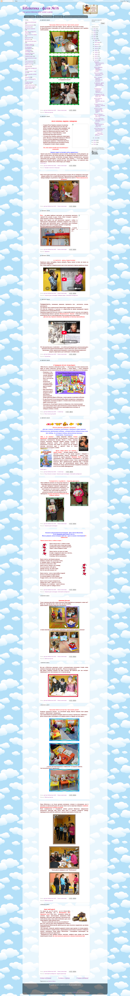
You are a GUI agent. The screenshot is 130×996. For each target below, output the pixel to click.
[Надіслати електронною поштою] (69, 110)
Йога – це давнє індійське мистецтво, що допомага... (98, 79)
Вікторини (27, 39)
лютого (96, 60)
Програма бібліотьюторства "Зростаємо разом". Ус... (99, 63)
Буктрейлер (47, 356)
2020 (94, 30)
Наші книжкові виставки (31, 58)
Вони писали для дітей (50, 413)
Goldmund (75, 992)
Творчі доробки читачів (30, 74)
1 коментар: (60, 411)
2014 (94, 142)
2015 (94, 140)
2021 (94, 28)
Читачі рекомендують (30, 79)
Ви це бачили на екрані (50, 473)
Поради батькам (29, 62)
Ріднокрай (27, 66)
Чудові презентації (61, 973)
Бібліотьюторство (49, 112)
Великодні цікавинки (30, 28)
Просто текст (28, 64)
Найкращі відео (62, 295)
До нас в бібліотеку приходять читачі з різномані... (99, 120)
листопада (97, 42)
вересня (97, 46)
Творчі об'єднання (47, 16)
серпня (96, 48)
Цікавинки (47, 251)
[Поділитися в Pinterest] (75, 110)
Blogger (87, 992)
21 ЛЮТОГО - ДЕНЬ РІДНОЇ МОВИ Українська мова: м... (99, 84)
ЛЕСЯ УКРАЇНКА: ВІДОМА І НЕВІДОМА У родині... (98, 69)
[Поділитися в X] (72, 110)
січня (96, 137)
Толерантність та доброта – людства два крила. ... (99, 105)
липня (96, 50)
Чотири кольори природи (29, 83)
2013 (94, 144)
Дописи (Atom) (52, 981)
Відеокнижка (28, 37)
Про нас (39, 16)
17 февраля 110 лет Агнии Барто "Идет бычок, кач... (99, 95)
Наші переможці (29, 61)
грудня (96, 40)
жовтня (96, 44)
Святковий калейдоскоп (72, 295)
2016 (94, 38)
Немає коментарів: (62, 110)
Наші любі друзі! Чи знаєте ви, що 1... (98, 134)
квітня (96, 56)
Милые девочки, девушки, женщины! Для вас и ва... (99, 100)
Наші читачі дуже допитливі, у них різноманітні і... (98, 74)
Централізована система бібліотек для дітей (76, 16)
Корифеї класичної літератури (52, 167)
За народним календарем (28, 48)
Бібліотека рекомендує (30, 22)
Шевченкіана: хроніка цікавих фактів (30, 87)
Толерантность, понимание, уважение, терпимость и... (98, 90)
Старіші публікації (82, 978)
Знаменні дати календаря (51, 295)
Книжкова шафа (58, 16)
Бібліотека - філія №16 (40, 7)
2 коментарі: (60, 471)
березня (97, 58)
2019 (94, 32)
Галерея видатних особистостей (29, 45)
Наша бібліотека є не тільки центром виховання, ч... (99, 130)
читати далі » (43, 163)
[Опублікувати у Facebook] (74, 110)
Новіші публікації (45, 978)
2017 (94, 36)
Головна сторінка (29, 16)
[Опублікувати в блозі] (71, 110)
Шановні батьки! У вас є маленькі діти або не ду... (99, 115)
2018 (94, 34)
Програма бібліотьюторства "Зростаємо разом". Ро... (99, 124)
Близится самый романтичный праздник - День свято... (98, 110)
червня (96, 52)
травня (96, 54)
